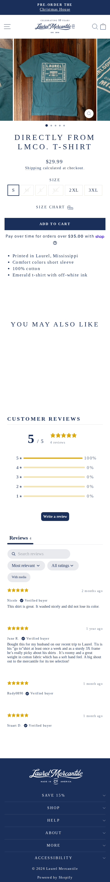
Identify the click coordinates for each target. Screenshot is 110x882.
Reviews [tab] (20, 538)
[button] (55, 458)
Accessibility (53, 858)
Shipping (33, 168)
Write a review (55, 517)
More (53, 845)
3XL (93, 190)
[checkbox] (18, 577)
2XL (73, 190)
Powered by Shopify (55, 877)
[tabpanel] (55, 643)
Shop (53, 808)
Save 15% (53, 795)
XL (56, 190)
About (53, 833)
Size (55, 180)
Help (53, 820)
